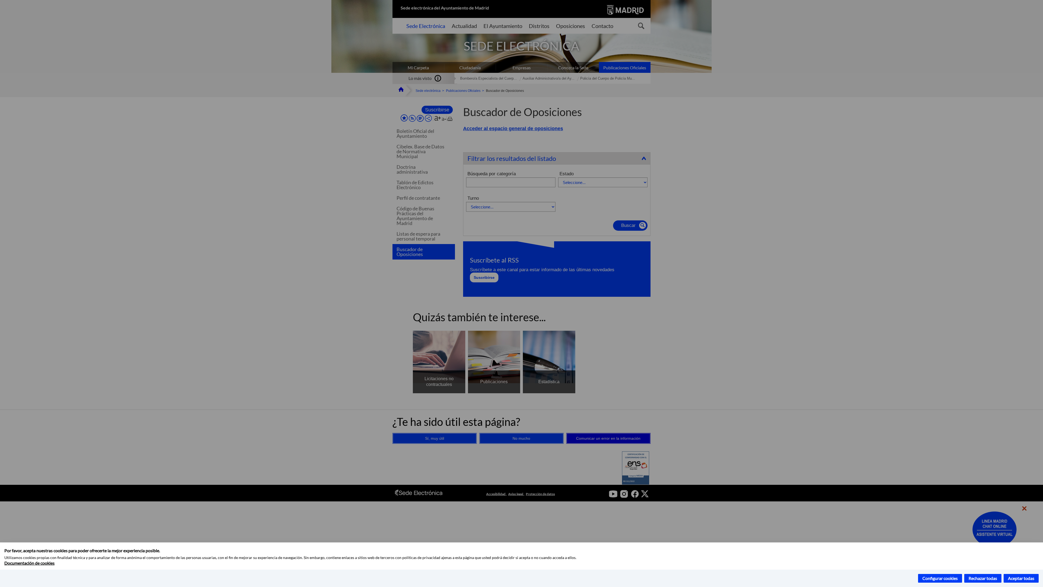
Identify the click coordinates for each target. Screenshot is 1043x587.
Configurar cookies (940, 578)
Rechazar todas (983, 578)
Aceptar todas (1021, 578)
